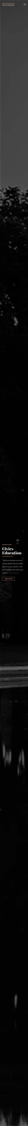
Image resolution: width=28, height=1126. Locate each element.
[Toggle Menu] (25, 4)
